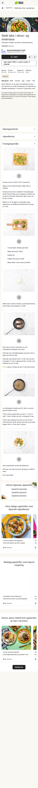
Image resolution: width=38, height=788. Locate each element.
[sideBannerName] (19, 112)
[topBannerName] (19, 14)
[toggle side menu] (2, 3)
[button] (19, 136)
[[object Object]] (30, 57)
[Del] (35, 57)
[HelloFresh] (19, 2)
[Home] (2, 8)
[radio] (2, 46)
